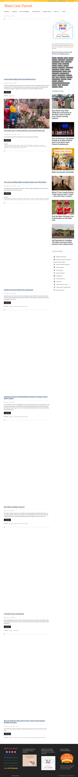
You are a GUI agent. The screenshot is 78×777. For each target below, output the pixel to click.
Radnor (45, 146)
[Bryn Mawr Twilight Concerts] (27, 462)
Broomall (21, 145)
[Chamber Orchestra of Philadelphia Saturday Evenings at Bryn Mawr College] (27, 352)
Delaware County (26, 198)
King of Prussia (41, 145)
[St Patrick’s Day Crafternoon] (27, 569)
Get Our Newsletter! (8, 0)
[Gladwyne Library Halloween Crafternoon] (27, 245)
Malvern (16, 199)
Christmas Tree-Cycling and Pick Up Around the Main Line (24, 131)
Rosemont (6, 147)
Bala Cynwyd (10, 145)
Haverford (35, 145)
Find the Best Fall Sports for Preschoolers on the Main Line (63, 218)
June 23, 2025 (7, 402)
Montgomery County (22, 199)
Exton (60, 63)
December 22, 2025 (8, 134)
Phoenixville (69, 77)
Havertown (46, 198)
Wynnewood (23, 147)
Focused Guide (66, 63)
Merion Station (13, 146)
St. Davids (11, 147)
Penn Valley (30, 146)
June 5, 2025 (7, 510)
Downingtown (68, 61)
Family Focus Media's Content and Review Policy (66, 775)
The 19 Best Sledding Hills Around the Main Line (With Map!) (25, 182)
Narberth (18, 146)
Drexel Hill (33, 198)
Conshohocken (69, 59)
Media (30, 737)
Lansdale (62, 69)
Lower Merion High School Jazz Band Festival (19, 79)
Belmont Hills (16, 145)
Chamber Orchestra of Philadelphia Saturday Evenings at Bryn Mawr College (25, 398)
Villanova (15, 147)
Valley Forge (33, 199)
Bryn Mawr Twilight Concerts (14, 507)
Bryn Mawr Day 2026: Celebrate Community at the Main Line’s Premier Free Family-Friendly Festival (61, 114)
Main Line (12, 199)
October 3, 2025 (8, 293)
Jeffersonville (61, 67)
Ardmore (6, 145)
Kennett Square (69, 67)
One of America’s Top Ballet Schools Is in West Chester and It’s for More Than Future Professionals (63, 141)
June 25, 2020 (7, 726)
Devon (62, 61)
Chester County (20, 198)
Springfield (60, 81)
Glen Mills (60, 65)
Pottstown (41, 146)
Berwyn (9, 198)
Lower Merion (11, 95)
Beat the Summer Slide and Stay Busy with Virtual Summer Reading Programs (24, 722)
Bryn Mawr (26, 145)
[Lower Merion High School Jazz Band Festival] (27, 47)
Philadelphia (36, 146)
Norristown (69, 75)
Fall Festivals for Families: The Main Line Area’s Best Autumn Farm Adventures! (62, 242)
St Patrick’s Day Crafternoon (14, 614)
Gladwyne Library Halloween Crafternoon (18, 290)
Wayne (19, 147)
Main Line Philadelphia (57, 71)
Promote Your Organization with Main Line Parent (24, 0)
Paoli (57, 77)
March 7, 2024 (7, 617)
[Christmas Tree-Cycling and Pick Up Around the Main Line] (27, 114)
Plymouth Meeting (56, 79)
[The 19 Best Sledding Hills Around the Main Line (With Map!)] (27, 165)
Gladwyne (31, 145)
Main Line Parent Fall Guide (63, 172)
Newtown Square (24, 146)
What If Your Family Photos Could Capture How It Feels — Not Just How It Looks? (63, 194)
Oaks (53, 77)
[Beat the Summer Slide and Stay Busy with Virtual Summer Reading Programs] (27, 676)
